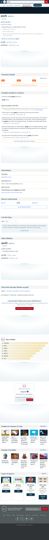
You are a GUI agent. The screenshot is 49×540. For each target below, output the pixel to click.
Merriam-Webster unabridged (24, 308)
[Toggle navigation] (1, 2)
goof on (3, 203)
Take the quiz (43, 497)
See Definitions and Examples (24, 394)
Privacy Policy (35, 515)
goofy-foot (35, 203)
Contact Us (28, 515)
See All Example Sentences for (24, 141)
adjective (11, 16)
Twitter (22, 519)
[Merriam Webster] (24, 386)
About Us (9, 515)
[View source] (24, 114)
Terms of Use (43, 515)
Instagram (31, 519)
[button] (27, 5)
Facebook (17, 519)
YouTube (27, 519)
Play (6, 491)
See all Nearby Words (24, 207)
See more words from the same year (11, 192)
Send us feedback (39, 109)
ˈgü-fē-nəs (12, 45)
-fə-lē (8, 255)
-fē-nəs (11, 258)
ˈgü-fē (3, 19)
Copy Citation (25, 230)
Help (4, 515)
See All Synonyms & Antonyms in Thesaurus (24, 85)
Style (2, 221)
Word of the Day (24, 388)
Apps (13, 515)
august (24, 391)
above (21, 184)
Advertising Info (20, 515)
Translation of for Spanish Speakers (18, 291)
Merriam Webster (4, 509)
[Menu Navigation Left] (1, 5)
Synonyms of (6, 24)
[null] (28, 391)
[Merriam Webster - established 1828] (4, 1)
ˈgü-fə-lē (9, 42)
